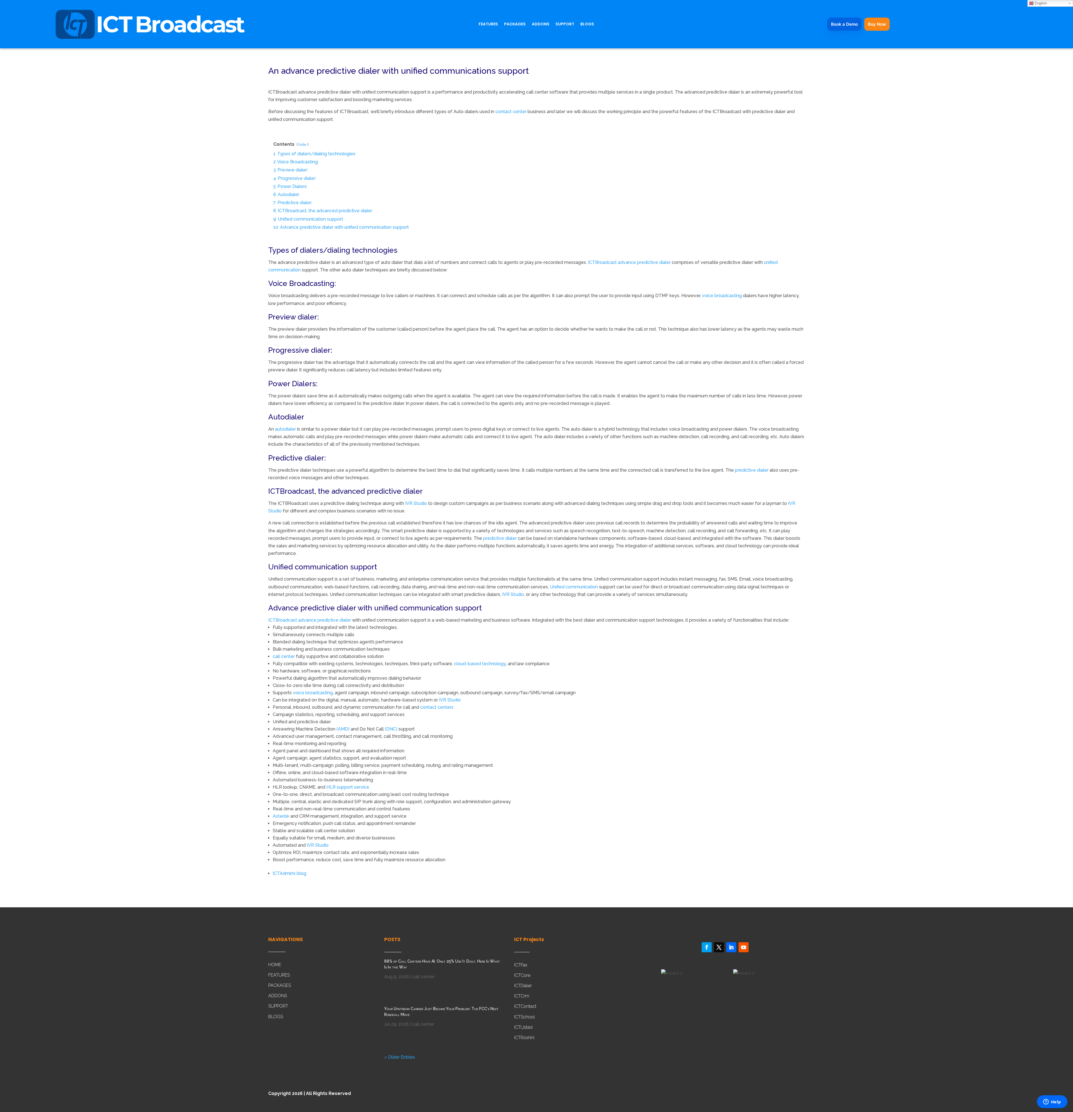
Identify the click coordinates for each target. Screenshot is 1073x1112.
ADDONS (540, 24)
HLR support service (347, 787)
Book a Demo (844, 24)
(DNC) (391, 729)
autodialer (285, 429)
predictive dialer (751, 470)
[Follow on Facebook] (707, 947)
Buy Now (877, 24)
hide (303, 144)
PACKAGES (515, 24)
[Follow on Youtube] (744, 947)
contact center (510, 111)
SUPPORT (565, 24)
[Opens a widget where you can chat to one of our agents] (1052, 1102)
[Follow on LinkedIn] (731, 947)
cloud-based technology (480, 663)
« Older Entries (399, 1057)
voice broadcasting (722, 295)
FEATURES (488, 24)
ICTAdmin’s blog (289, 873)
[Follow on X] (719, 947)
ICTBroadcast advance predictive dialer (629, 262)
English (1040, 3)
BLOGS (587, 24)
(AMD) (343, 729)
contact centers (437, 707)
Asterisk (281, 816)
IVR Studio (416, 503)
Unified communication (574, 587)
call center (284, 656)
